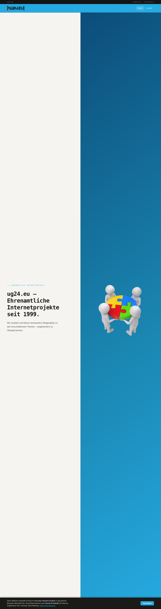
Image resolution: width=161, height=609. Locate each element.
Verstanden (147, 603)
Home (140, 8)
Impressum (137, 2)
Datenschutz (149, 2)
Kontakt (149, 8)
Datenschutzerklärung (47, 606)
